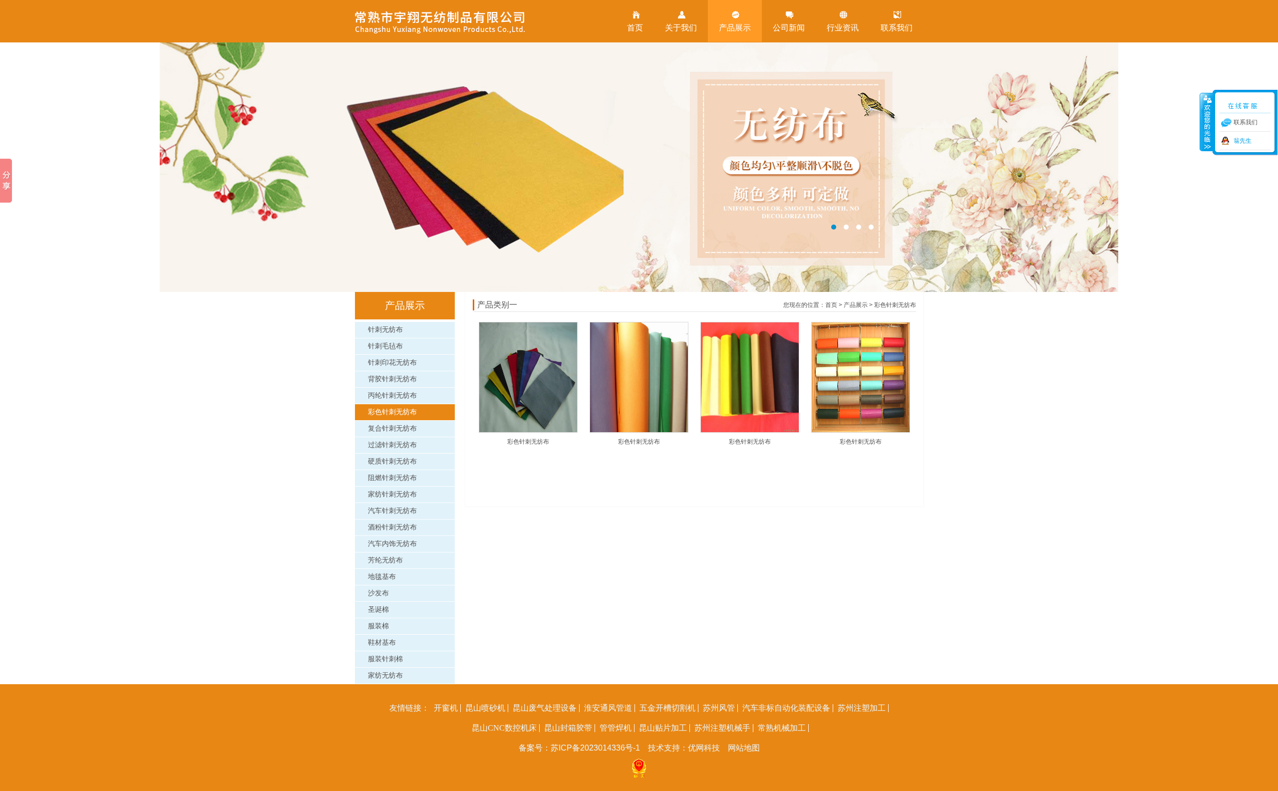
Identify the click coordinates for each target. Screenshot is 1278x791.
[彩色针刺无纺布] (528, 430)
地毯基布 (382, 576)
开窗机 (446, 708)
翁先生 (1243, 140)
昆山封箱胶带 (568, 728)
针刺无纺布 (385, 329)
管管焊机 (616, 728)
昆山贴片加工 (663, 728)
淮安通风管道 (608, 708)
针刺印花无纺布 (392, 362)
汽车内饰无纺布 (392, 543)
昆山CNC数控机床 (504, 728)
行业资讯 (843, 27)
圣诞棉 (378, 609)
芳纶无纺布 (385, 560)
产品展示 (735, 27)
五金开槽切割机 (667, 708)
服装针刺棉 (385, 659)
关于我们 (681, 27)
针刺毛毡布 (385, 346)
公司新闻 (789, 27)
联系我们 (897, 27)
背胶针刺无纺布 (392, 379)
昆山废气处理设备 (545, 708)
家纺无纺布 (385, 675)
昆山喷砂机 (485, 708)
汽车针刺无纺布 (392, 511)
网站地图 (744, 748)
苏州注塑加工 (862, 708)
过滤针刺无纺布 (392, 445)
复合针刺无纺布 (392, 428)
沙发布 (378, 593)
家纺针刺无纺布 (392, 494)
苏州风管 (719, 708)
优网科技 (704, 748)
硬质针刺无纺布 (392, 461)
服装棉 (378, 626)
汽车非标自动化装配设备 (786, 708)
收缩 (1207, 121)
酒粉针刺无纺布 (392, 527)
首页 (635, 27)
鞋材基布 (382, 642)
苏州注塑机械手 (722, 728)
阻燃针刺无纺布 (392, 478)
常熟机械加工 (782, 728)
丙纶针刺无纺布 (392, 395)
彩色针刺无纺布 (392, 412)
